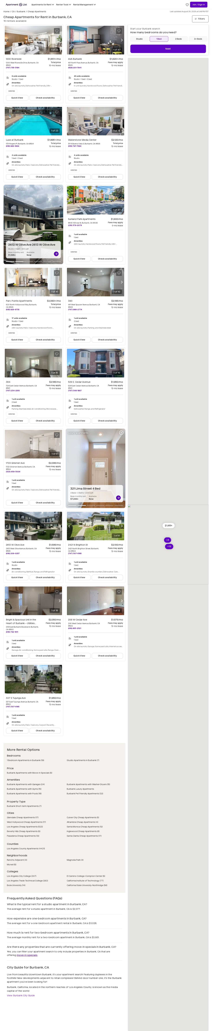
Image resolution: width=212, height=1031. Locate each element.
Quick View (17, 98)
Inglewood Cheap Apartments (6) (83, 831)
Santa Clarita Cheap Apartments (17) (84, 836)
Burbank (21, 11)
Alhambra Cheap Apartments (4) (82, 822)
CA (13, 11)
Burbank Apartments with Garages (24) (26, 784)
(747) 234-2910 (13, 391)
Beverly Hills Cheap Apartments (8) (23, 831)
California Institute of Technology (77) (85, 881)
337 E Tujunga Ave (16, 698)
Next (168, 49)
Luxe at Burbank (14, 140)
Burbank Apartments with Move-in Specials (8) (29, 773)
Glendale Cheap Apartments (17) (23, 817)
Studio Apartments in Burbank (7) (83, 760)
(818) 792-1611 (12, 632)
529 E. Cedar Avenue (79, 382)
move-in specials (27, 955)
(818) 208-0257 (13, 553)
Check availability (45, 98)
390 (70, 301)
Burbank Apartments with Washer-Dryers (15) (88, 784)
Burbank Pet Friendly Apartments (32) (85, 793)
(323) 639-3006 (13, 472)
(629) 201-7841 (74, 68)
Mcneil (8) (11, 864)
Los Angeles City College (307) (21, 876)
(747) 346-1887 (75, 391)
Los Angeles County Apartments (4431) (26, 848)
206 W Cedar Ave (77, 619)
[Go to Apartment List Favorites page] (187, 4)
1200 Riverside (13, 59)
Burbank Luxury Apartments (80, 789)
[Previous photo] (7, 40)
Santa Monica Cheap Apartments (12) (85, 827)
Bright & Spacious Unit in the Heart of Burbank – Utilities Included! (21, 623)
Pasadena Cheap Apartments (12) (23, 836)
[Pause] (59, 188)
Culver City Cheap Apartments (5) (83, 817)
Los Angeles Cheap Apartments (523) (25, 827)
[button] (168, 525)
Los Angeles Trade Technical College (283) (27, 881)
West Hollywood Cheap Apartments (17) (26, 822)
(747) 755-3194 (12, 68)
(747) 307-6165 (74, 553)
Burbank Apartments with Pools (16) (24, 793)
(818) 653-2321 (74, 628)
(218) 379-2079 (75, 225)
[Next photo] (59, 40)
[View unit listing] (56, 254)
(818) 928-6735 (12, 309)
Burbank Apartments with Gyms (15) (24, 789)
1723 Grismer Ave (15, 463)
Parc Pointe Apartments (19, 301)
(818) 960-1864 (12, 146)
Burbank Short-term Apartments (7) (24, 806)
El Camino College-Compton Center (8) (86, 876)
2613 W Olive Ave (15, 545)
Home (6, 11)
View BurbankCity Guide (21, 995)
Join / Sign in (199, 4)
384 (8, 382)
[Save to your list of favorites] (57, 31)
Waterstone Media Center (82, 140)
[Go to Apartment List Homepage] (16, 4)
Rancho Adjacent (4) (17, 860)
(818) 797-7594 (74, 146)
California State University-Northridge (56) (87, 885)
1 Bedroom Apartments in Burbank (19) (25, 760)
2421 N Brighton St (78, 545)
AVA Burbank (75, 59)
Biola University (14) (16, 885)
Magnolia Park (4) (75, 860)
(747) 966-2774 (75, 309)
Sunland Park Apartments (81, 219)
